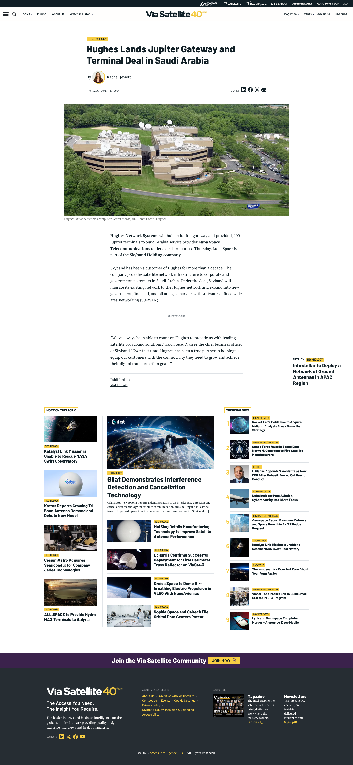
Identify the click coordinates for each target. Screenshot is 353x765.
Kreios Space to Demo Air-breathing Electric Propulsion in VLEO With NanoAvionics (182, 588)
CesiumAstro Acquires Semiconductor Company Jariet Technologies (67, 565)
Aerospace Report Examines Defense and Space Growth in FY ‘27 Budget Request (279, 524)
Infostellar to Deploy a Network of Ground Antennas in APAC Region (317, 374)
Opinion (41, 14)
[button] (5, 14)
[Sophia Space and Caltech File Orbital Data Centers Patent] (129, 616)
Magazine (290, 14)
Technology (97, 39)
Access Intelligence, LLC (166, 752)
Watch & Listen (80, 14)
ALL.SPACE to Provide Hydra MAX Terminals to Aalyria (70, 617)
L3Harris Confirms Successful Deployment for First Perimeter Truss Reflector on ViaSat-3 (182, 559)
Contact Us (149, 700)
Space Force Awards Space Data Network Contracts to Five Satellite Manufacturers (277, 451)
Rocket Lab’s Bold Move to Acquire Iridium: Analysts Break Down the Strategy (277, 426)
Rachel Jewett (119, 77)
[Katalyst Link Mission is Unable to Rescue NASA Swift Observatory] (70, 429)
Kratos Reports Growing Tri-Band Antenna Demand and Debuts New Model (69, 510)
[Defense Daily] (302, 4)
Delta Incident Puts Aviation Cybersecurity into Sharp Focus (275, 498)
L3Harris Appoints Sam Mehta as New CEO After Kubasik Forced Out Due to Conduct (279, 475)
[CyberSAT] (279, 4)
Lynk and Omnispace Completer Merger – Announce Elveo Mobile (275, 620)
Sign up (289, 722)
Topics (25, 14)
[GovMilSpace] (256, 3)
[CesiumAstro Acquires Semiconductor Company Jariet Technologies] (70, 538)
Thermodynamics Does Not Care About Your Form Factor (280, 571)
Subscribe (340, 14)
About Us (58, 14)
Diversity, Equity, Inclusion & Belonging (168, 710)
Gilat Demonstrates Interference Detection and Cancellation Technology (154, 487)
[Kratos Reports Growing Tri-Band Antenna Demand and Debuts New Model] (70, 483)
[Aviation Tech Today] (333, 4)
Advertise (324, 14)
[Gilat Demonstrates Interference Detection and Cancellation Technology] (160, 442)
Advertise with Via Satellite (176, 696)
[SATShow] (232, 4)
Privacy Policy (151, 705)
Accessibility (150, 714)
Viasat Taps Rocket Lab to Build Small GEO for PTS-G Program (279, 596)
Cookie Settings (184, 700)
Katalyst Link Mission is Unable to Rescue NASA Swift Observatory (65, 456)
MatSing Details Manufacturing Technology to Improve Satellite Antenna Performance (182, 531)
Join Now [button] (221, 660)
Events (307, 14)
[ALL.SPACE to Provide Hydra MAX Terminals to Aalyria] (70, 592)
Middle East (119, 385)
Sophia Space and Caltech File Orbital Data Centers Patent (181, 614)
